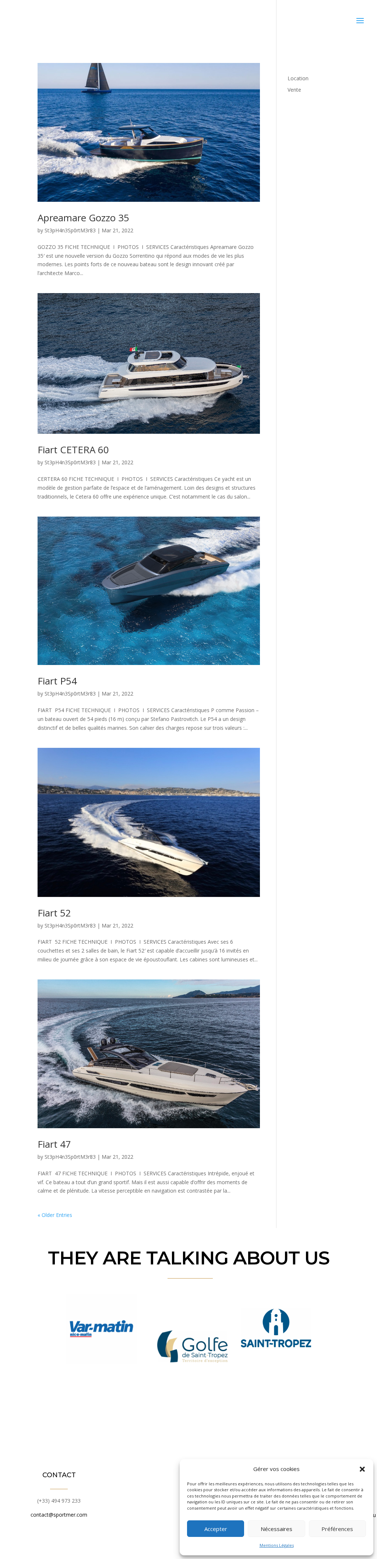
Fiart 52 (54, 912)
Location (298, 78)
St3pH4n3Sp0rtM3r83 (70, 230)
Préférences (337, 1528)
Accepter (215, 1528)
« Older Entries (55, 1214)
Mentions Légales (277, 1545)
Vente (294, 89)
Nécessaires (276, 1528)
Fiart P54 (57, 680)
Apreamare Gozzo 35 (83, 217)
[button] (362, 1469)
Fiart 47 (54, 1144)
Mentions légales (157, 1544)
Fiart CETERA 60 (73, 449)
